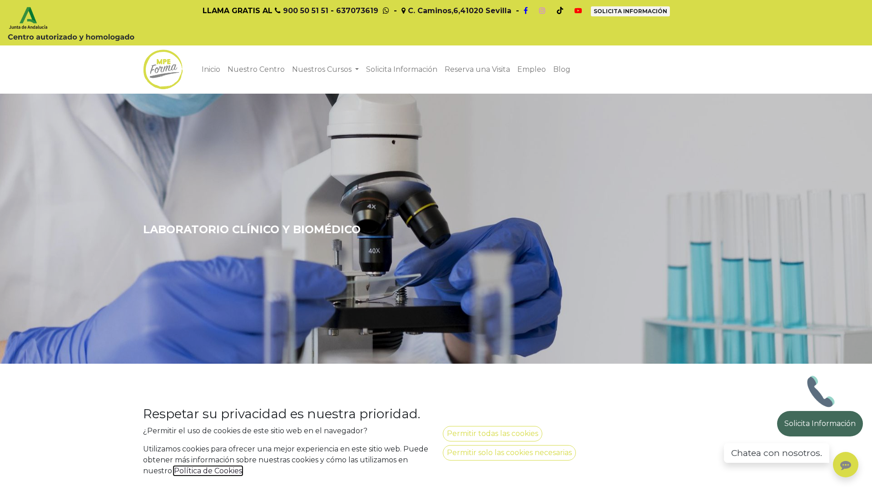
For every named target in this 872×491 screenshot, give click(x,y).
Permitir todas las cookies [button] (492, 433)
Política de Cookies (208, 470)
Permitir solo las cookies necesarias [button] (509, 452)
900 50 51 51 (305, 10)
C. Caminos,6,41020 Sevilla (459, 10)
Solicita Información (820, 423)
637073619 (357, 10)
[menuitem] (211, 69)
